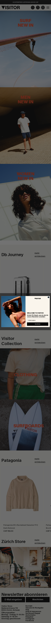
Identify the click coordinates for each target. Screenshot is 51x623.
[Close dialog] (48, 297)
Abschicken (37, 324)
